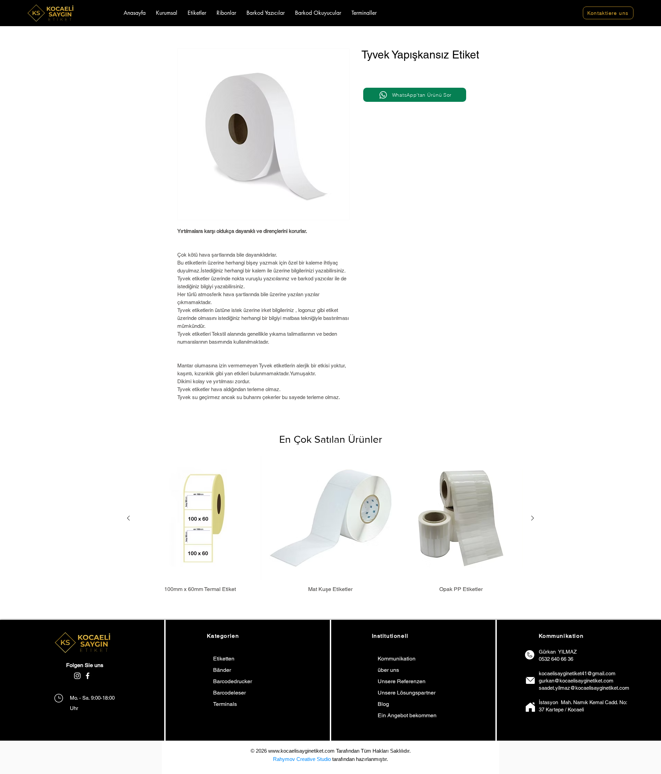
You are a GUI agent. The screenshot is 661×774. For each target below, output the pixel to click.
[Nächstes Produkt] (532, 518)
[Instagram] (77, 675)
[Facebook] (87, 675)
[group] (330, 524)
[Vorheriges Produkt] (128, 518)
